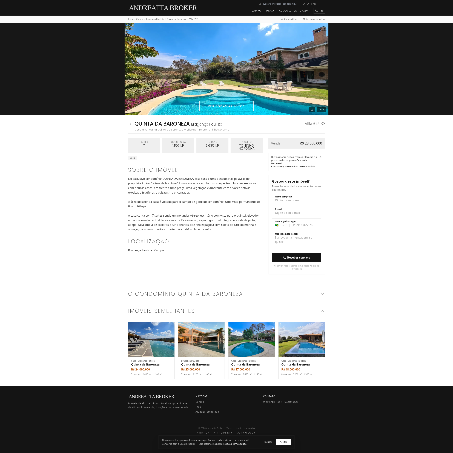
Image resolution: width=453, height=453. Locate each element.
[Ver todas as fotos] (312, 109)
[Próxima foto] (322, 69)
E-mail (278, 209)
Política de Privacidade (234, 443)
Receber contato (298, 257)
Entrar (311, 3)
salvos (315, 19)
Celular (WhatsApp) (285, 221)
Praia (270, 10)
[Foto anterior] (131, 69)
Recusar (268, 441)
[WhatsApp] (316, 11)
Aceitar (283, 441)
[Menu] (322, 4)
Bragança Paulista (155, 19)
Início (130, 19)
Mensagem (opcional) (286, 234)
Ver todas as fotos (226, 106)
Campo (256, 10)
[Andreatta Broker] (163, 8)
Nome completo (283, 196)
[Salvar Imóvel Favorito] (323, 124)
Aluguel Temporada (294, 10)
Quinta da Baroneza (177, 19)
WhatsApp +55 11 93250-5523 (280, 401)
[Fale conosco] (322, 11)
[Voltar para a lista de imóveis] (130, 124)
